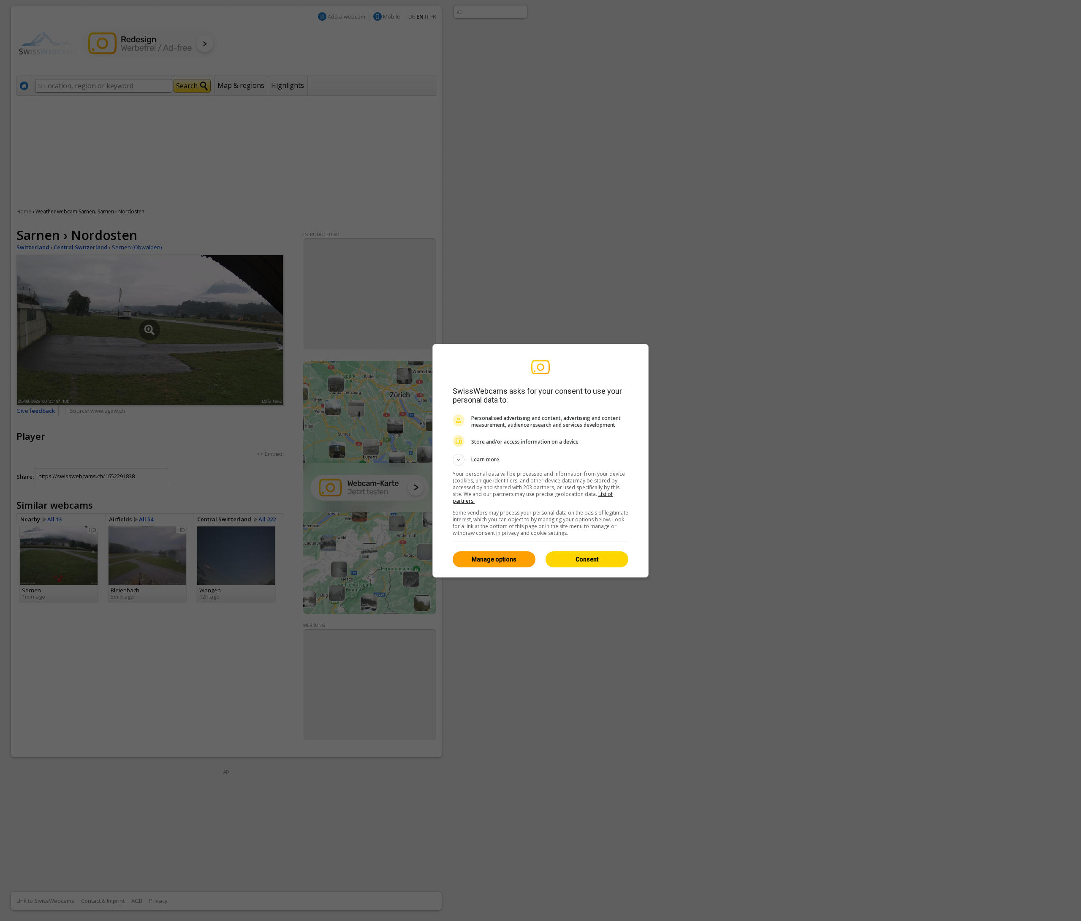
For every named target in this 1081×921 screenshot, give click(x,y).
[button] (540, 460)
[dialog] (540, 461)
